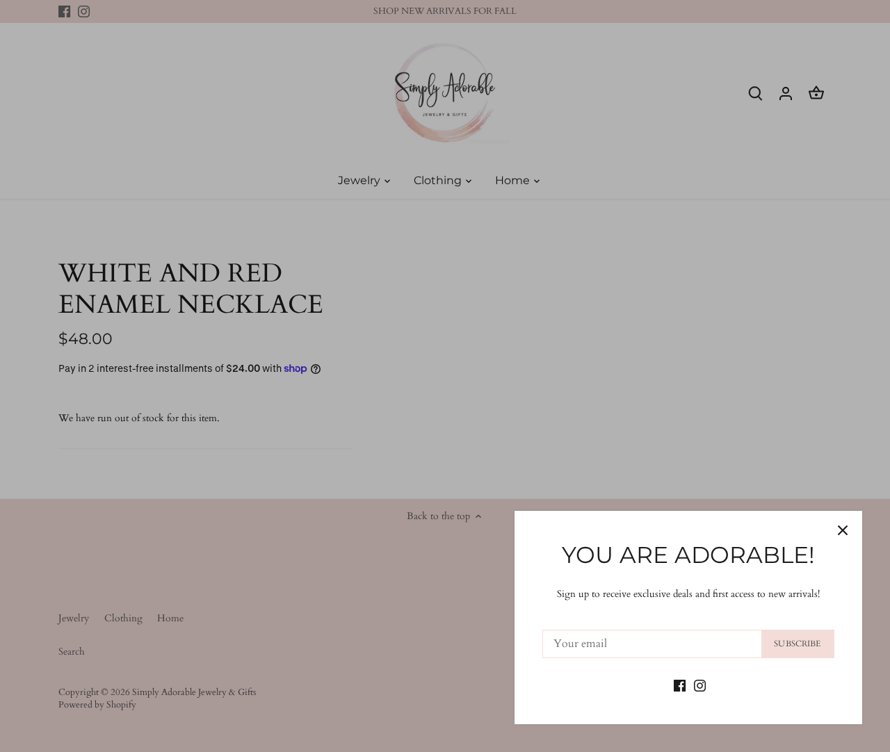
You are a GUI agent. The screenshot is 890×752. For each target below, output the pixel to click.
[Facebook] (680, 685)
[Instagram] (700, 685)
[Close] (842, 530)
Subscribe (797, 643)
